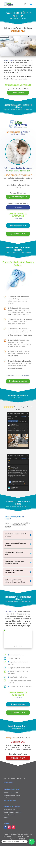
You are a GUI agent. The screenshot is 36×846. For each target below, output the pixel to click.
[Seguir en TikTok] (13, 827)
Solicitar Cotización (18, 93)
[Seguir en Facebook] (5, 827)
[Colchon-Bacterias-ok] (18, 630)
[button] (32, 842)
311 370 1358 (18, 207)
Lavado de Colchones (19, 225)
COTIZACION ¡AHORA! (17, 758)
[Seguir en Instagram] (9, 827)
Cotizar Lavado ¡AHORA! (19, 197)
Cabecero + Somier (19, 234)
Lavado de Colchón (19, 704)
